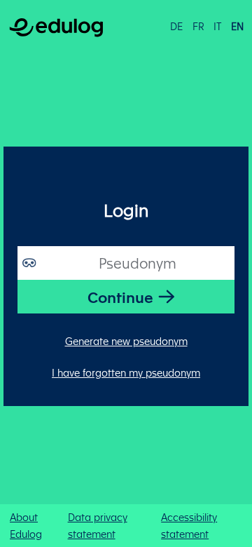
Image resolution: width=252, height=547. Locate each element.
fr (198, 26)
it (217, 26)
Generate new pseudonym (126, 341)
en (237, 26)
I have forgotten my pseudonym (126, 372)
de (176, 26)
